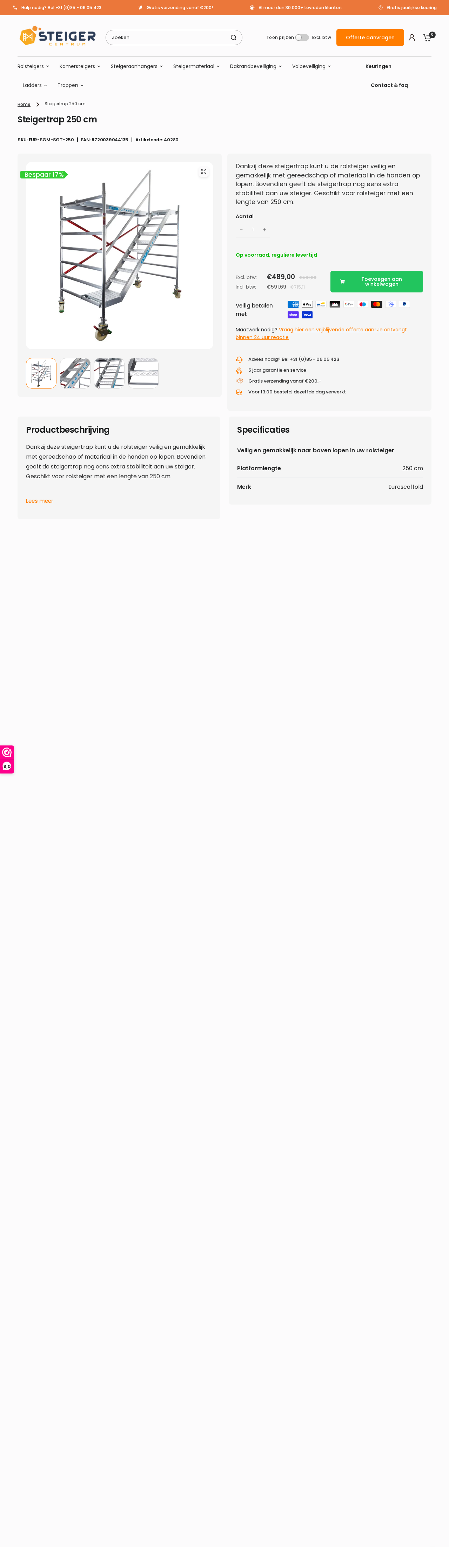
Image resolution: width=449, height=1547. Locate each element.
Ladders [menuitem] (32, 85)
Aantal (245, 216)
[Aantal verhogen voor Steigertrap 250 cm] (264, 229)
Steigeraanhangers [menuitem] (134, 66)
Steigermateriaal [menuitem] (193, 66)
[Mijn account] (412, 37)
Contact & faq (389, 85)
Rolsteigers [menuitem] (31, 66)
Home (24, 104)
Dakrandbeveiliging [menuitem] (253, 66)
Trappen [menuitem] (68, 85)
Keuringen (378, 66)
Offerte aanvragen (370, 37)
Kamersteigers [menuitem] (77, 66)
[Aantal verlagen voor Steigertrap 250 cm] (241, 229)
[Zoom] (204, 171)
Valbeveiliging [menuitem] (309, 66)
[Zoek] (233, 37)
